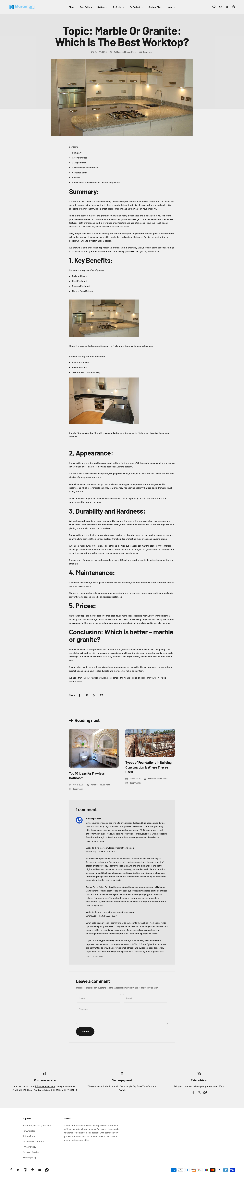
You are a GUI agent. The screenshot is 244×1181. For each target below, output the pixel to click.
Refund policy (29, 1157)
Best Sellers (86, 7)
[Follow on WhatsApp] (47, 1170)
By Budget (135, 7)
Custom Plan (155, 7)
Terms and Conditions (33, 1141)
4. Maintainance (80, 172)
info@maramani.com (45, 1086)
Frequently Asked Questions (37, 1125)
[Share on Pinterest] (94, 695)
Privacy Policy (128, 988)
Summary (76, 152)
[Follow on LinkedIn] (40, 1170)
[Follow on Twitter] (18, 1170)
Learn (170, 7)
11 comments (135, 783)
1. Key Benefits (79, 157)
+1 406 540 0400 (20, 1089)
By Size (101, 7)
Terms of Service (145, 988)
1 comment (148, 52)
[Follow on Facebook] (11, 1170)
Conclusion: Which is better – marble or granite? (96, 182)
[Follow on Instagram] (25, 1170)
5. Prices (76, 177)
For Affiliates (29, 1130)
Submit (85, 1031)
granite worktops (94, 463)
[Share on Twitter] (87, 695)
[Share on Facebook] (79, 695)
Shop (71, 7)
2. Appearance (79, 162)
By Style (117, 7)
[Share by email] (101, 695)
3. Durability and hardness (85, 167)
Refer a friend (29, 1136)
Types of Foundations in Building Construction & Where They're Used (148, 767)
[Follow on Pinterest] (32, 1170)
